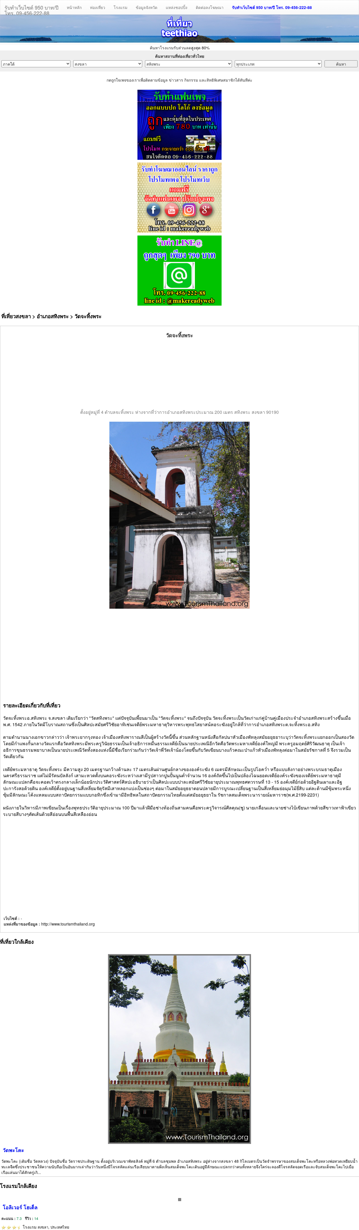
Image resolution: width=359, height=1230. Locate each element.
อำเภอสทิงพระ (53, 316)
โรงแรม (120, 7)
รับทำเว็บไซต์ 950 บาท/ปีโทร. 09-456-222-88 (31, 9)
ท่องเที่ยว (97, 7)
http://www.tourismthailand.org (68, 924)
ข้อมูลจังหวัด (146, 7)
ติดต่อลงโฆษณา (210, 7)
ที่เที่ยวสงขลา (16, 316)
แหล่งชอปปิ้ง (176, 7)
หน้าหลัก (74, 7)
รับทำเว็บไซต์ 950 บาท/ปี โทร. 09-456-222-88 (272, 7)
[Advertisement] (179, 374)
